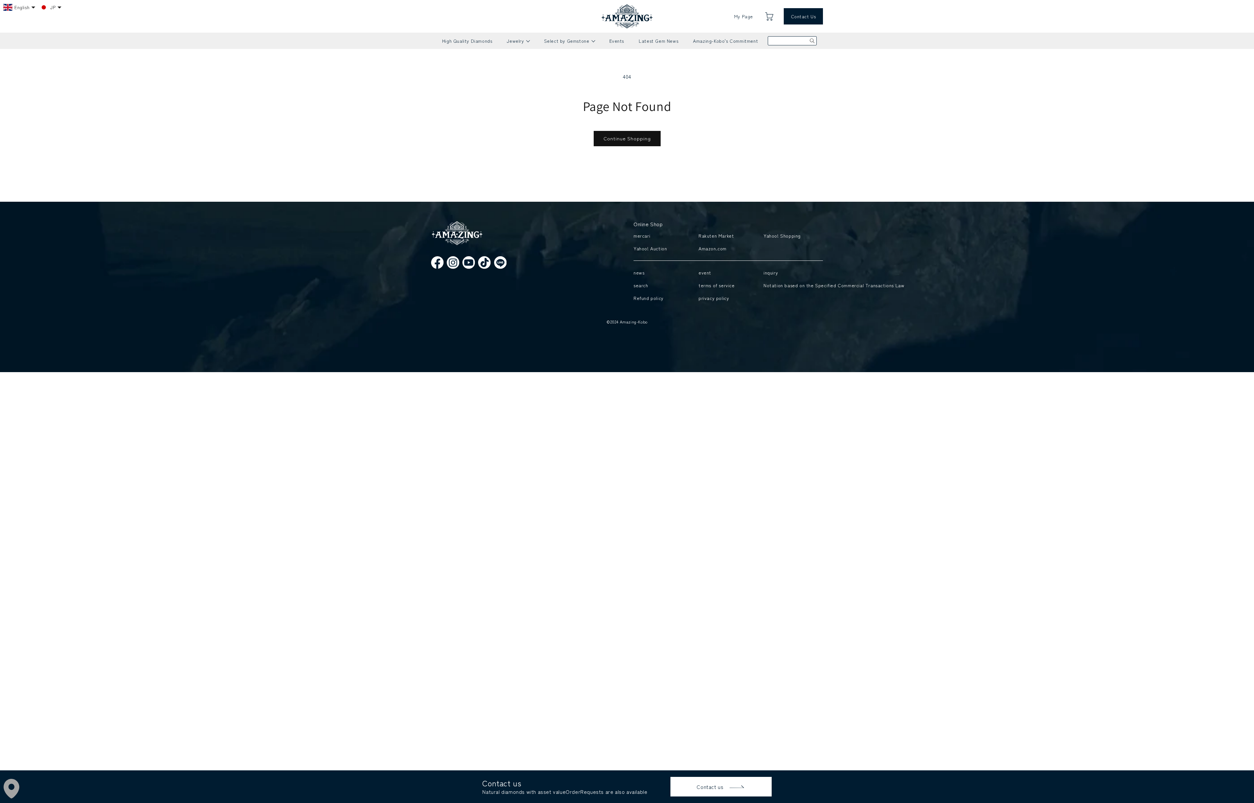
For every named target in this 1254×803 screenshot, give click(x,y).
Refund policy (649, 298)
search (641, 285)
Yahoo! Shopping (782, 235)
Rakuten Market (716, 235)
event (705, 272)
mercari (642, 235)
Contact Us (803, 16)
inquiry (771, 272)
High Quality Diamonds (467, 41)
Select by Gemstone (569, 43)
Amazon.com (713, 248)
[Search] (812, 40)
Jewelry (518, 43)
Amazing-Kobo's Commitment (725, 41)
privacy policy (714, 298)
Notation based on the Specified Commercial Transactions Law (792, 285)
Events (616, 41)
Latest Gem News (658, 41)
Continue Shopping (627, 138)
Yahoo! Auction (650, 248)
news (639, 272)
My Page (743, 16)
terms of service (717, 285)
